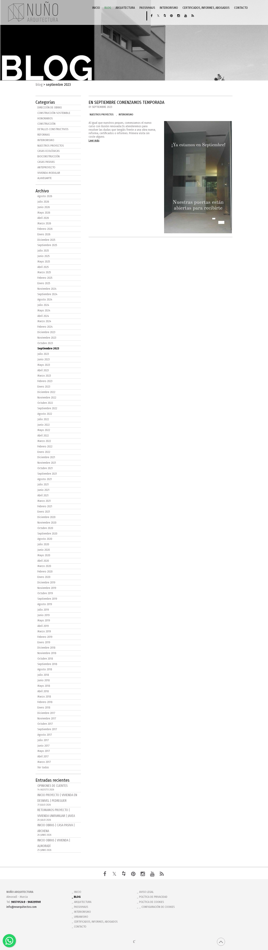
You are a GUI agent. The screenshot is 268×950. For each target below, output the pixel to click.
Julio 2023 (43, 354)
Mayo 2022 (43, 430)
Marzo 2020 (44, 566)
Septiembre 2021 (47, 473)
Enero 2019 (43, 642)
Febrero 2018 (45, 702)
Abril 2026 (43, 218)
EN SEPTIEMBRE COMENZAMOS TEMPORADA (126, 102)
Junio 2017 (43, 745)
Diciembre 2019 (46, 582)
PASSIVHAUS (147, 8)
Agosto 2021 (44, 479)
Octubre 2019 (45, 593)
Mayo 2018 (43, 685)
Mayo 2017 (43, 751)
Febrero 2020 (45, 571)
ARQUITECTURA (125, 8)
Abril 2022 (43, 435)
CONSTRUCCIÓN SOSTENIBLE (53, 113)
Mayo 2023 (43, 365)
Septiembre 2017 (47, 729)
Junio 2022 (43, 424)
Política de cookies (151, 902)
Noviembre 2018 (46, 653)
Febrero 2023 (44, 381)
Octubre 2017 (45, 723)
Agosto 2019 (44, 604)
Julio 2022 (43, 419)
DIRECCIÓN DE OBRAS (49, 107)
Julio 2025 (43, 250)
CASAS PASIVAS (46, 162)
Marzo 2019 (44, 631)
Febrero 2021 (44, 506)
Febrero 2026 (45, 229)
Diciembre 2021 (46, 457)
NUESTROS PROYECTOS (50, 145)
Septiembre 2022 (47, 408)
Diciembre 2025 (46, 240)
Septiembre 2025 (47, 245)
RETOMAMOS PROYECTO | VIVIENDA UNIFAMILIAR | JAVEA (56, 814)
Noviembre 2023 (46, 337)
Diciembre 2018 (46, 647)
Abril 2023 (43, 370)
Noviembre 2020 (46, 522)
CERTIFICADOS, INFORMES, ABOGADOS (206, 8)
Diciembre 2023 (46, 332)
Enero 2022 (43, 452)
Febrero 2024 (45, 326)
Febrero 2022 (44, 446)
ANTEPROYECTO (46, 167)
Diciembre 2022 (46, 392)
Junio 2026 (43, 207)
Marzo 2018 (44, 696)
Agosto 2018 (44, 669)
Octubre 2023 (45, 343)
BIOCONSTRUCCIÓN (48, 156)
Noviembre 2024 (47, 288)
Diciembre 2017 (46, 713)
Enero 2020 (43, 577)
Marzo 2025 (44, 272)
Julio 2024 (43, 305)
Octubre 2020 (45, 528)
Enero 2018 (43, 707)
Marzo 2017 (44, 762)
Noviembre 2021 (46, 462)
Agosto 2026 (44, 196)
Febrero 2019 (44, 637)
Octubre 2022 (45, 403)
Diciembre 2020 (46, 517)
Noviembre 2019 (46, 588)
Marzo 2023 (44, 375)
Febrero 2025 (44, 277)
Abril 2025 (43, 267)
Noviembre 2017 (46, 718)
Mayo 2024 (43, 310)
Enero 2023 (43, 386)
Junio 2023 (43, 359)
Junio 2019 (43, 615)
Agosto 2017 (44, 734)
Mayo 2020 (43, 555)
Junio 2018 (43, 680)
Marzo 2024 (44, 321)
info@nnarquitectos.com (21, 907)
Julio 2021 (43, 484)
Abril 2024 (43, 316)
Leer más (94, 140)
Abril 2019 (43, 626)
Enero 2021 (43, 511)
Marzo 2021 (44, 501)
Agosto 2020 (44, 539)
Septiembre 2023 (48, 348)
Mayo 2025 (43, 261)
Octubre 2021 (45, 468)
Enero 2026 (43, 234)
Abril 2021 (42, 495)
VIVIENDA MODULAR (48, 173)
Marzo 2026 (44, 223)
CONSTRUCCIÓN (46, 123)
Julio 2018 (43, 675)
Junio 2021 (43, 490)
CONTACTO (241, 8)
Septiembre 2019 (47, 598)
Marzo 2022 (44, 441)
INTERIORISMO (169, 8)
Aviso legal (146, 892)
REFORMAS (43, 134)
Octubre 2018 (45, 658)
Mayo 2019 (43, 620)
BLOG (107, 8)
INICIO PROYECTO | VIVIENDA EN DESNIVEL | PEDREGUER (57, 799)
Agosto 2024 (44, 299)
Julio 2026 (43, 201)
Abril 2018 (43, 691)
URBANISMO (81, 916)
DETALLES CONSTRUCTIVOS (52, 129)
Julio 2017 (43, 740)
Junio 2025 (43, 256)
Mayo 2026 (43, 212)
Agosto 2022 (44, 413)
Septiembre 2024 (47, 294)
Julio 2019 (43, 609)
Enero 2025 (43, 283)
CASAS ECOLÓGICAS (48, 151)
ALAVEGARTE (44, 178)
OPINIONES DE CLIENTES (52, 787)
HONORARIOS (45, 118)
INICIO (96, 8)
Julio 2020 (43, 544)
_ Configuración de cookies (157, 907)
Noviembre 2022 (46, 397)
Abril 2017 (43, 756)
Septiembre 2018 (47, 664)
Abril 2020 (43, 560)
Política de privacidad (153, 897)
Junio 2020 (43, 549)
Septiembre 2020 (47, 533)
